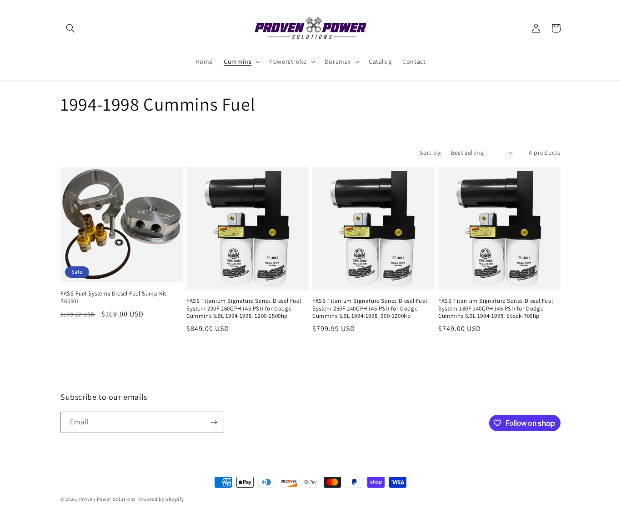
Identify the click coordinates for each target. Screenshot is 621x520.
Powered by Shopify (160, 499)
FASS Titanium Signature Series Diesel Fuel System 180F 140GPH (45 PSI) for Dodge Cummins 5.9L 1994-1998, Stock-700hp (495, 308)
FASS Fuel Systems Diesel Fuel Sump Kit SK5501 (113, 297)
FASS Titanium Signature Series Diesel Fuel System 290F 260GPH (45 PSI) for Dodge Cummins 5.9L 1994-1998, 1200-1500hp (243, 308)
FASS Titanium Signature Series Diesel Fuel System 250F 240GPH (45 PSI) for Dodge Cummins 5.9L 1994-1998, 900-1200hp (369, 308)
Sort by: (430, 152)
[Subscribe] (214, 422)
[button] (70, 28)
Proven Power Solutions (108, 499)
